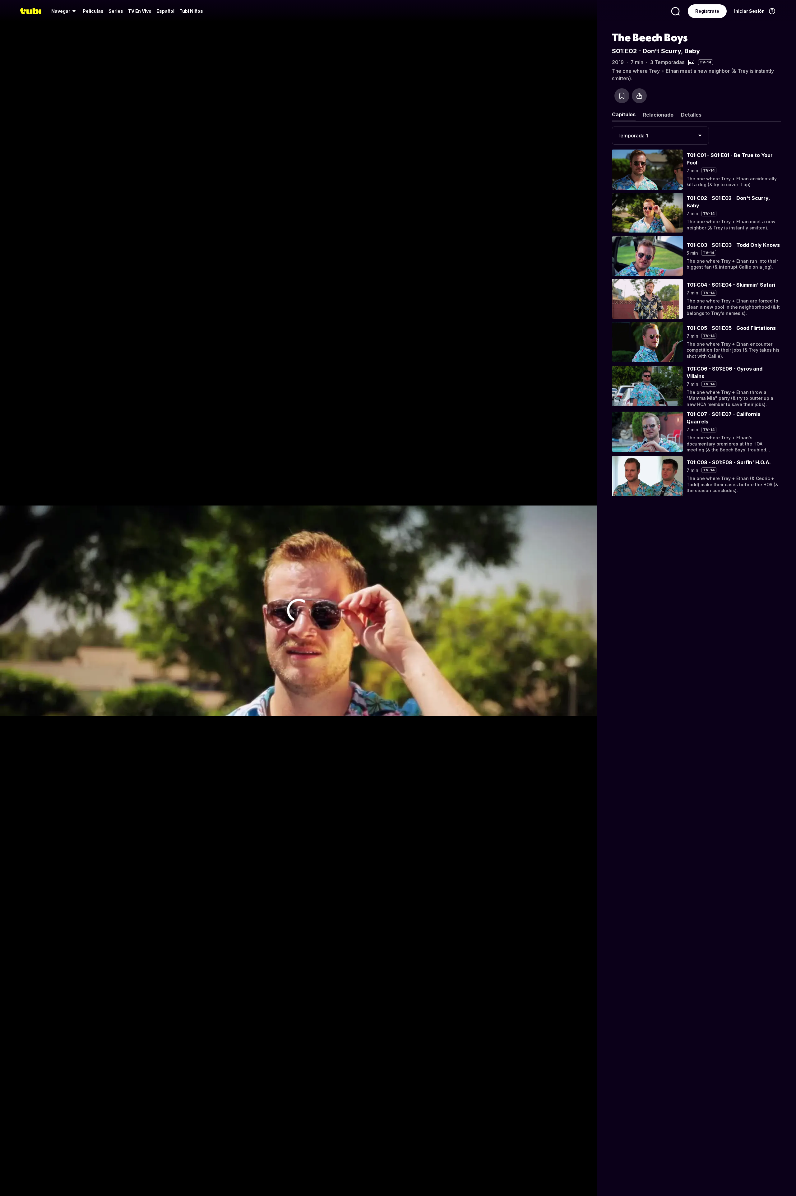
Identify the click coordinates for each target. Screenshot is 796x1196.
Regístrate (707, 11)
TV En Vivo (139, 11)
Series (116, 11)
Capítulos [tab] (624, 114)
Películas (93, 11)
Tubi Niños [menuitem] (191, 11)
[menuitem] (64, 11)
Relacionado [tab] (658, 115)
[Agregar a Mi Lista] (621, 95)
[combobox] (660, 135)
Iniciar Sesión (749, 11)
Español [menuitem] (165, 11)
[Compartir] (639, 95)
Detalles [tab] (691, 115)
